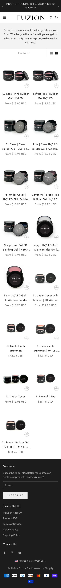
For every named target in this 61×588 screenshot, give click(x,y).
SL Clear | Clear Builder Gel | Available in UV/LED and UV (15, 146)
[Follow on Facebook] (4, 552)
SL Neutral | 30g (45, 396)
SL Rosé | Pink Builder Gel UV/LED (15, 96)
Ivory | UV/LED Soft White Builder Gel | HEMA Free (45, 247)
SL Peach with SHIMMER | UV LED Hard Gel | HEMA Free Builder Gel (45, 348)
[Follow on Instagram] (12, 552)
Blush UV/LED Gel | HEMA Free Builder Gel (15, 298)
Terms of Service (12, 523)
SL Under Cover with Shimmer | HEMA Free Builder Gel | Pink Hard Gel (45, 298)
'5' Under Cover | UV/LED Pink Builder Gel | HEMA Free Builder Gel (15, 197)
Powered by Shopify (42, 568)
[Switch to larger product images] (51, 53)
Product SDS (10, 518)
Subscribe (15, 495)
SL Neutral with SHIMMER (16, 348)
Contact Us (9, 544)
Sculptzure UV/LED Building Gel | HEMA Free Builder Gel (15, 247)
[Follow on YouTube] (19, 552)
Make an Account (12, 512)
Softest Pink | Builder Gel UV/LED (45, 96)
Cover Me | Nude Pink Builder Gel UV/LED (45, 197)
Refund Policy (10, 529)
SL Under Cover (15, 396)
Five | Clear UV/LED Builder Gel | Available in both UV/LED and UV (45, 146)
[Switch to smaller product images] (56, 53)
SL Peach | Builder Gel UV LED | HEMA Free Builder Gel (15, 445)
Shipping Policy (11, 535)
